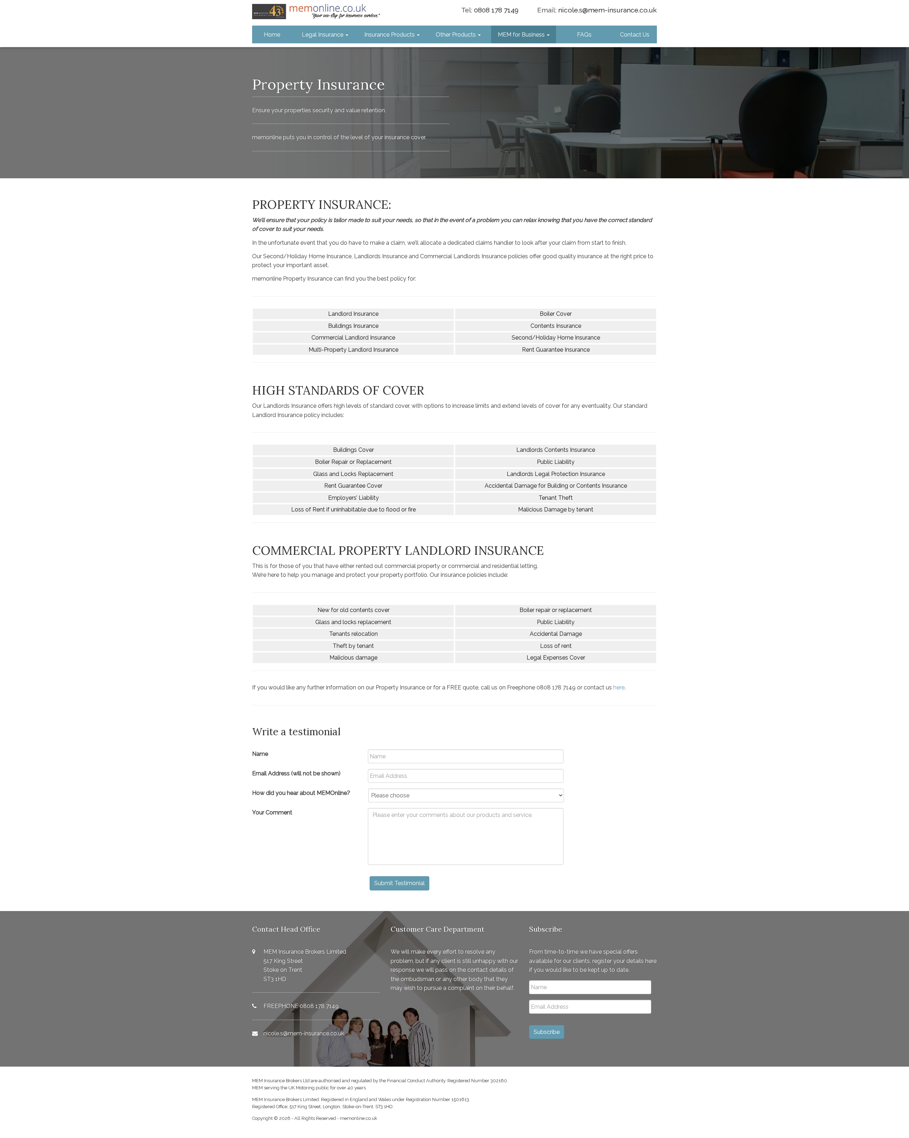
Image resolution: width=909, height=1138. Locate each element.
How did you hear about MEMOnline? (301, 793)
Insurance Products (390, 34)
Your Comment (272, 812)
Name (260, 753)
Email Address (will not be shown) (296, 773)
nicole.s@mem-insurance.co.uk (607, 10)
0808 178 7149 (496, 10)
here (619, 687)
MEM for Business (522, 34)
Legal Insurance (323, 34)
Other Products (456, 34)
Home (272, 34)
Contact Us (634, 34)
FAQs (584, 34)
